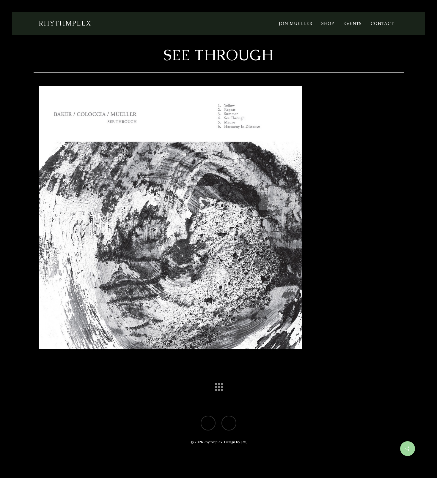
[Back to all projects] (218, 386)
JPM (243, 442)
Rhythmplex (65, 23)
